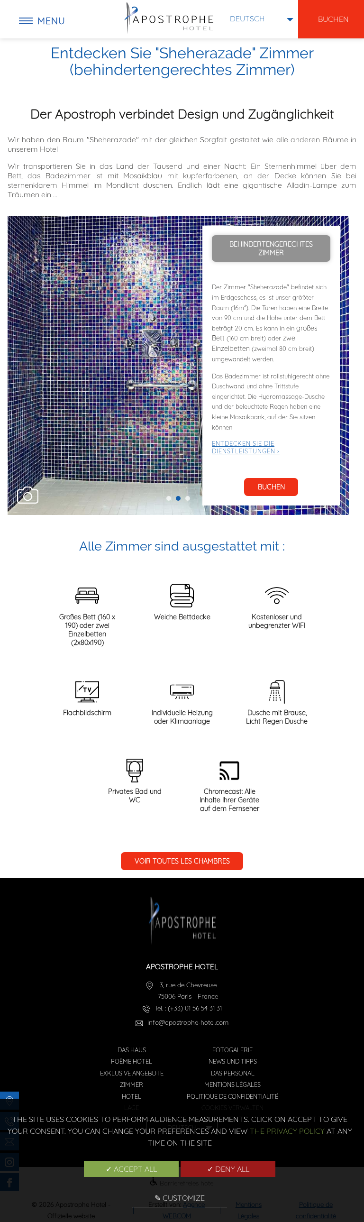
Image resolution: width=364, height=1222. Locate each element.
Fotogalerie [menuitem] (232, 1050)
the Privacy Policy (287, 1131)
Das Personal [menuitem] (233, 1073)
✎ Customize (180, 1198)
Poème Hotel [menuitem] (131, 1061)
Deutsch (247, 18)
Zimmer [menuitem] (131, 1084)
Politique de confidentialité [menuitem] (232, 1096)
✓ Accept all (131, 1169)
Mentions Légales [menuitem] (232, 1084)
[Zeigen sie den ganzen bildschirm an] (27, 496)
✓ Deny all (228, 1169)
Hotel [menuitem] (131, 1096)
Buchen (271, 487)
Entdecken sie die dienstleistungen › (246, 447)
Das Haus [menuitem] (132, 1050)
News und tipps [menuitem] (233, 1061)
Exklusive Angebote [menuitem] (132, 1073)
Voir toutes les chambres (182, 861)
